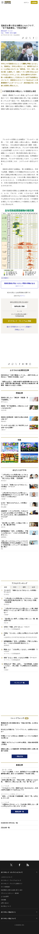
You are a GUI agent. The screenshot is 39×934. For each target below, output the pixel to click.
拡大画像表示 (4, 278)
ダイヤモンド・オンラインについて (12, 872)
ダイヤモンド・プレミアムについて (11, 880)
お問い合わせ (5, 903)
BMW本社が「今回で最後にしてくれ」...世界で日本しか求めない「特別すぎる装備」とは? (19, 376)
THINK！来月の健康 (10, 33)
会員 (33, 587)
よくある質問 (5, 896)
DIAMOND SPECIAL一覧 (9, 823)
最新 (5, 587)
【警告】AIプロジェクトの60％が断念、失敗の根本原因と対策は (19, 743)
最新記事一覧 (19, 811)
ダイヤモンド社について (8, 918)
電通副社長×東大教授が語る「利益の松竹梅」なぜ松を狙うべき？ (19, 724)
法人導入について (6, 906)
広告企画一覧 (5, 827)
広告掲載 (3, 900)
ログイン (26, 2)
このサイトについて (6, 877)
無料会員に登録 (19, 306)
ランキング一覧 (19, 683)
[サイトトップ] (8, 2)
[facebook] (19, 865)
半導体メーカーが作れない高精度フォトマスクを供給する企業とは (19, 737)
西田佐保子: (7, 31)
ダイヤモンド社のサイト (8, 912)
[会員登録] (34, 2)
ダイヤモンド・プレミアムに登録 (19, 321)
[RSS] (27, 865)
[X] (11, 865)
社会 (2, 33)
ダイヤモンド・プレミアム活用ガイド (11, 883)
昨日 (14, 587)
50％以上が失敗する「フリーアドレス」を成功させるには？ (19, 730)
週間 (24, 587)
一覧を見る (19, 756)
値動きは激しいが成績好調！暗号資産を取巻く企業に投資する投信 (19, 750)
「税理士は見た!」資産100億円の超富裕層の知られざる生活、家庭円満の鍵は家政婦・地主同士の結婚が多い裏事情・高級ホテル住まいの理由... (19, 383)
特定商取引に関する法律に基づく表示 (11, 890)
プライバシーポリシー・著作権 (10, 893)
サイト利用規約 (5, 887)
